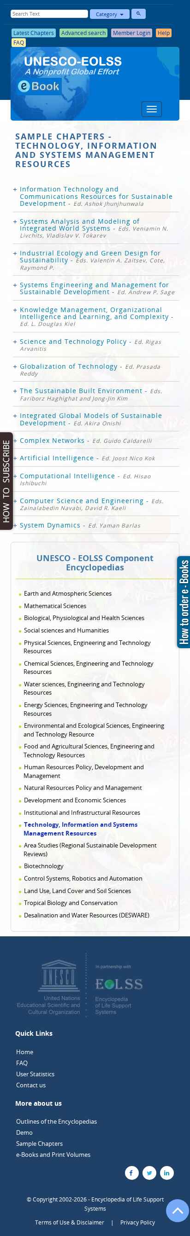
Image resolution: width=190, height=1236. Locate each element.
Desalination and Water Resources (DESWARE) (86, 915)
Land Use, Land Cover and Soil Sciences (77, 891)
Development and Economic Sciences (75, 800)
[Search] (138, 14)
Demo (24, 1132)
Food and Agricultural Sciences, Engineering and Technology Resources (89, 750)
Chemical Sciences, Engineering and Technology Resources (89, 667)
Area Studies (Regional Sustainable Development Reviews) (90, 849)
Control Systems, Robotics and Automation (83, 878)
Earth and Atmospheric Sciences (68, 593)
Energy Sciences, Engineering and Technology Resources (86, 709)
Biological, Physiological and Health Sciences (84, 618)
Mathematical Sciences (55, 606)
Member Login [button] (131, 32)
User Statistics (35, 1074)
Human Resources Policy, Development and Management (84, 771)
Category (108, 14)
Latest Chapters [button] (33, 32)
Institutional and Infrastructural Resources (82, 812)
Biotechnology (44, 866)
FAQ (22, 1063)
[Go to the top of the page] (173, 1215)
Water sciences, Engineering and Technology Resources (84, 688)
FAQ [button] (18, 42)
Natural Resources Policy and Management (83, 787)
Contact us (31, 1085)
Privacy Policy (137, 1222)
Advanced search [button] (83, 32)
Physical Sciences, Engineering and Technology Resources (87, 647)
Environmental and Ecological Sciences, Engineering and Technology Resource (94, 729)
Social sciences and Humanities (66, 630)
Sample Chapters (39, 1143)
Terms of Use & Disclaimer (69, 1222)
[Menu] (152, 109)
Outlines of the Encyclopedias (56, 1121)
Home (24, 1052)
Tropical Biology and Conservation (71, 903)
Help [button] (164, 32)
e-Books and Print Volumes (53, 1154)
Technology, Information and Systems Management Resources (80, 828)
